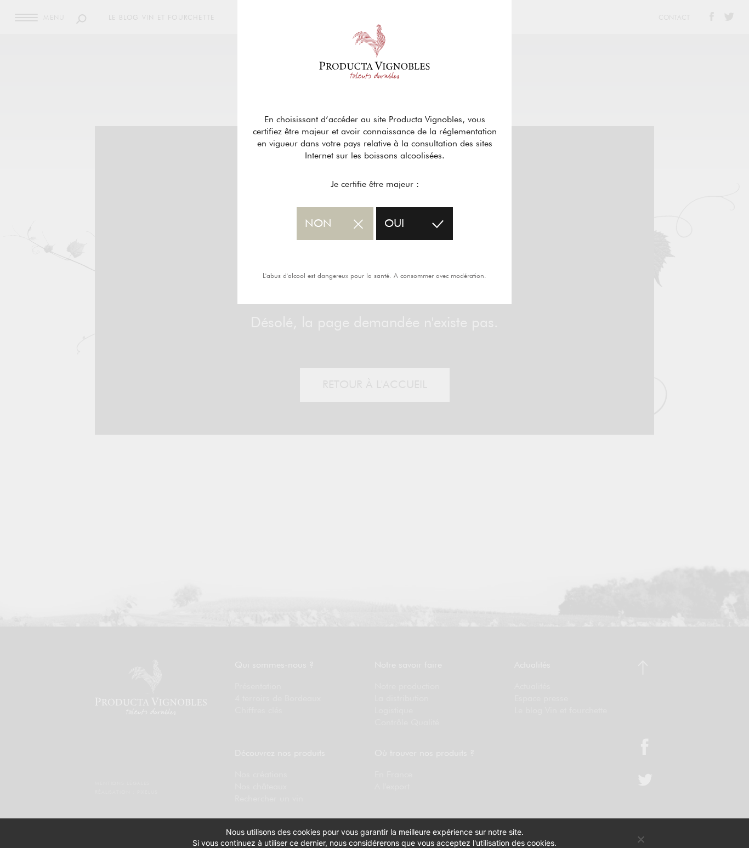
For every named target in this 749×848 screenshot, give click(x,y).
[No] (640, 839)
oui (394, 223)
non (318, 223)
